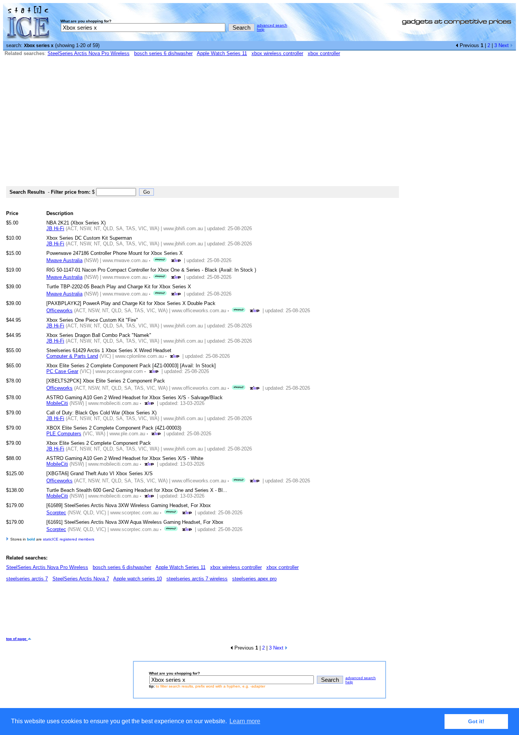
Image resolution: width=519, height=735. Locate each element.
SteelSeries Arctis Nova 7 (80, 579)
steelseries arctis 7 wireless (197, 579)
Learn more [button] (244, 721)
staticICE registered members (68, 539)
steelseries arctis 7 (27, 579)
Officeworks (59, 310)
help (260, 29)
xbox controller (324, 53)
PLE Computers (63, 433)
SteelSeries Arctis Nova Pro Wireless (88, 53)
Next (504, 45)
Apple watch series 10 (137, 579)
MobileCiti (57, 403)
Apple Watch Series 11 (222, 53)
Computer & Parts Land (72, 356)
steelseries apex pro (254, 579)
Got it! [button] (476, 721)
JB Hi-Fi (55, 228)
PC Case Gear (62, 371)
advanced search (272, 25)
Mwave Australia (64, 260)
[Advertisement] (259, 124)
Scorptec (56, 512)
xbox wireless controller (277, 53)
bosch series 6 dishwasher (163, 53)
